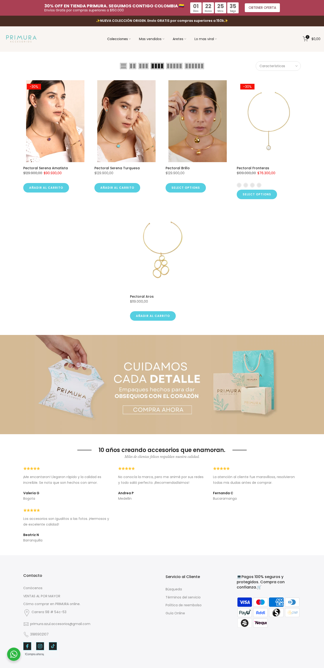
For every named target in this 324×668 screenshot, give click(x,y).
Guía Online (175, 613)
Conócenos (32, 588)
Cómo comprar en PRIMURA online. (51, 604)
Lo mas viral (204, 39)
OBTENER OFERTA (262, 7)
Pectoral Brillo (178, 168)
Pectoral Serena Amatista (45, 168)
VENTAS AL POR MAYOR (41, 596)
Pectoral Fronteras (253, 168)
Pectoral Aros (142, 296)
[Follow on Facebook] (27, 646)
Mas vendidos (150, 39)
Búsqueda (174, 589)
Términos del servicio (183, 597)
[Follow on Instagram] (40, 646)
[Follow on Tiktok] (53, 646)
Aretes (178, 39)
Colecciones (117, 39)
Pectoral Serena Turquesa (117, 168)
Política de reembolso (184, 605)
